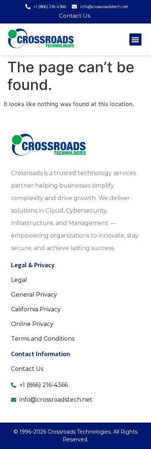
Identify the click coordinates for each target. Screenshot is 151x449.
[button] (135, 39)
